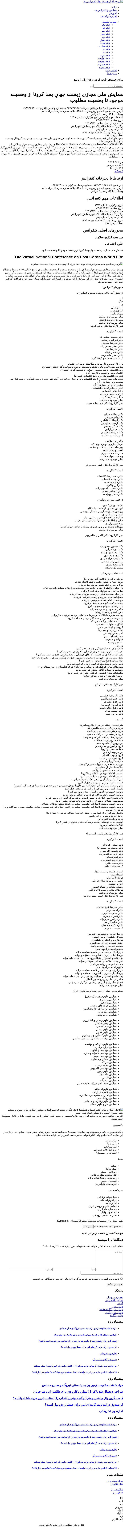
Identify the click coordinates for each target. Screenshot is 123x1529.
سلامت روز (117, 1489)
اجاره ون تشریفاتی (108, 1353)
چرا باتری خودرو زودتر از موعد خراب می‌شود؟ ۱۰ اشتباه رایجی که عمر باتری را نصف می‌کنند (75, 1366)
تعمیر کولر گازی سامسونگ (105, 1359)
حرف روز (118, 1492)
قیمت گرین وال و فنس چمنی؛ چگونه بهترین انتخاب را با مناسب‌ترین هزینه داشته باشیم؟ (78, 1341)
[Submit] (91, 86)
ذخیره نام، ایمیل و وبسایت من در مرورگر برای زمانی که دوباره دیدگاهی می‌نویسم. (76, 1278)
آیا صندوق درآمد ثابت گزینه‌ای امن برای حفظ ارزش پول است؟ (89, 1347)
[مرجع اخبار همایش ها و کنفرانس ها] (103, 1)
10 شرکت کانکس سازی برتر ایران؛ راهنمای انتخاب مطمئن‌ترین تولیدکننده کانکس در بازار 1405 (74, 1372)
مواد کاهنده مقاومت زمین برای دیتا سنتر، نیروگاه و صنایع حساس (88, 1328)
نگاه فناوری (117, 1484)
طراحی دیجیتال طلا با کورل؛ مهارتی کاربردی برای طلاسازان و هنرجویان (85, 1335)
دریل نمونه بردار (114, 1481)
